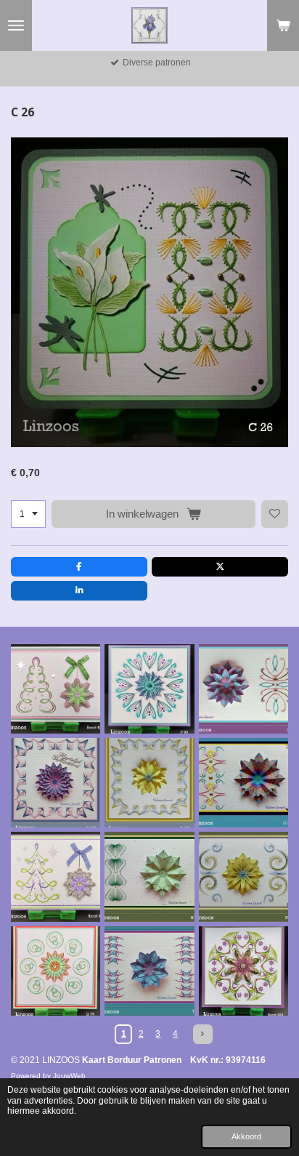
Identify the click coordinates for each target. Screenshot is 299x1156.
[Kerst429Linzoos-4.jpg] (55, 689)
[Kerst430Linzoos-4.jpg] (55, 876)
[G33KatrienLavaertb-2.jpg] (243, 783)
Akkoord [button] (246, 1136)
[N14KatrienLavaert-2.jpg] (149, 876)
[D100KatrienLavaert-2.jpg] (149, 783)
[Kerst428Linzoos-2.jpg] (243, 971)
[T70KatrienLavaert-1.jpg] (149, 971)
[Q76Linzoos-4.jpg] (55, 971)
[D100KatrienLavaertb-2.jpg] (55, 783)
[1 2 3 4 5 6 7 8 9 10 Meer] (28, 514)
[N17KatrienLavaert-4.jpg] (243, 876)
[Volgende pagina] (203, 1034)
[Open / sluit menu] (16, 25)
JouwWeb (69, 1076)
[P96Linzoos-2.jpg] (149, 689)
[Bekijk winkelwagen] (283, 25)
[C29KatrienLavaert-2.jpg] (243, 689)
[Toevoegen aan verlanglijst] (275, 514)
